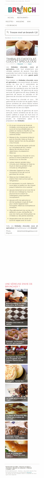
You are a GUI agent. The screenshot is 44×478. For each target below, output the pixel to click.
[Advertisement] (22, 258)
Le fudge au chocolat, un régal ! (16, 399)
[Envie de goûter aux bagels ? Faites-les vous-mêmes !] (16, 449)
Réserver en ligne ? (24, 466)
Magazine (20, 21)
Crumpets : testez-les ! (15, 381)
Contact (8, 469)
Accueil (11, 18)
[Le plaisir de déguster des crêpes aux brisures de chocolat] (16, 411)
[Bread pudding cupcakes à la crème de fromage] (16, 297)
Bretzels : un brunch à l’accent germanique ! (14, 342)
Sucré (30, 64)
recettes (9, 21)
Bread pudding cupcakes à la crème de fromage (16, 304)
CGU (13, 469)
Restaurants (22, 18)
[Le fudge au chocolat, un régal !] (16, 392)
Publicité (29, 468)
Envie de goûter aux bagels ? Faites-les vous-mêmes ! (15, 455)
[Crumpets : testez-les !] (16, 373)
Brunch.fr (29, 472)
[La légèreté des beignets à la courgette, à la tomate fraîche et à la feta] (16, 354)
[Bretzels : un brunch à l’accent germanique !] (16, 335)
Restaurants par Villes (12, 466)
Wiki (29, 21)
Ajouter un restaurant (19, 468)
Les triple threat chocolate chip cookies (15, 437)
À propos (9, 468)
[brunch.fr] (22, 10)
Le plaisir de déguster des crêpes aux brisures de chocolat (16, 417)
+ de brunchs (11, 25)
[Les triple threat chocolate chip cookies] (16, 430)
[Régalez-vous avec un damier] (16, 316)
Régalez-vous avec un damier (14, 323)
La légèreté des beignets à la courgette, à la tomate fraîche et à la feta (16, 359)
